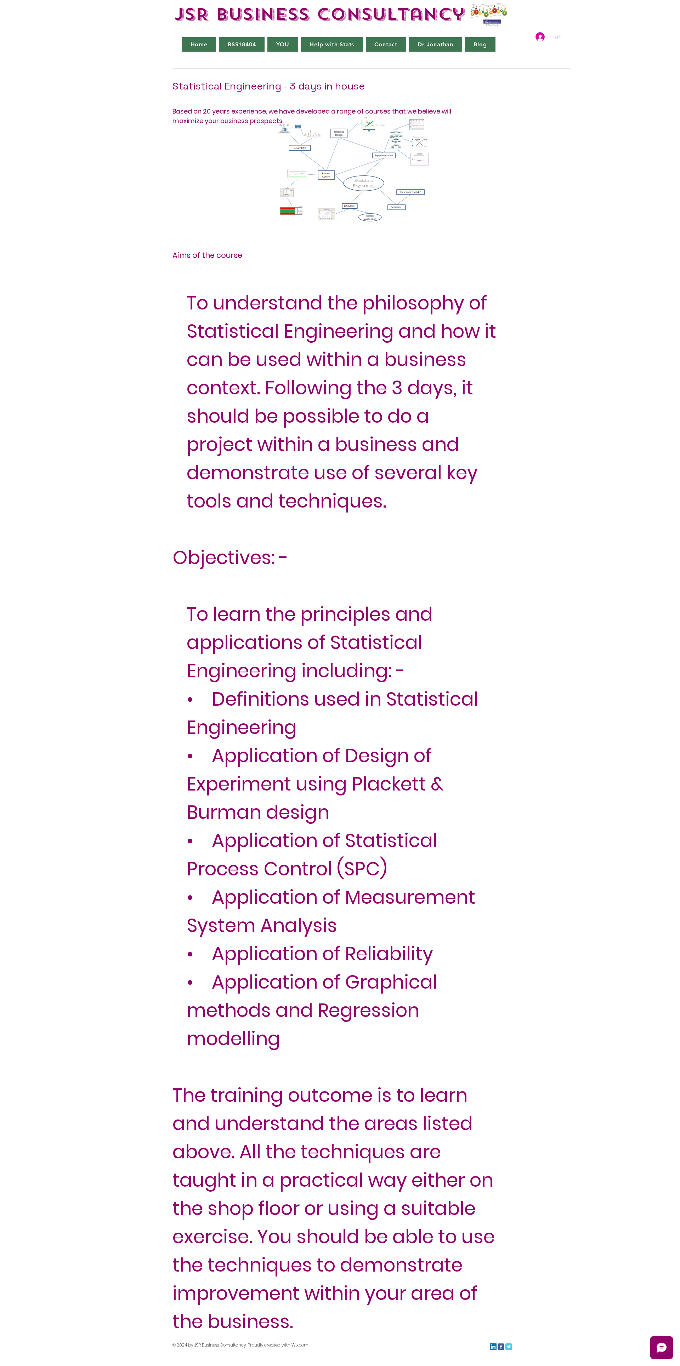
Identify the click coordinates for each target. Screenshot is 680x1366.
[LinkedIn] (493, 1346)
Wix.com (299, 1345)
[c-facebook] (501, 1346)
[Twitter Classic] (508, 1346)
